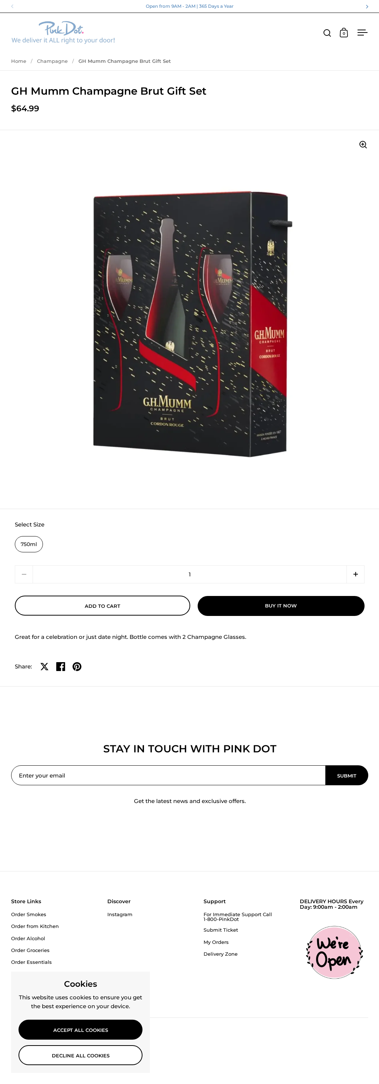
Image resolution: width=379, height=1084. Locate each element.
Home (18, 61)
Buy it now (281, 606)
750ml (29, 544)
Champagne (52, 61)
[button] (355, 574)
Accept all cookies (80, 1030)
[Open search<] (327, 33)
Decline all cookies (81, 1055)
